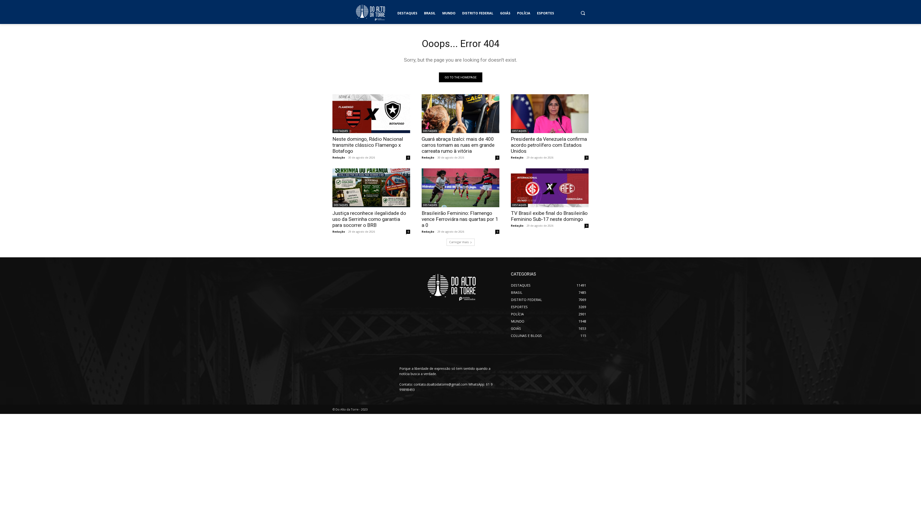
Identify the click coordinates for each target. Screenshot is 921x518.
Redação (338, 157)
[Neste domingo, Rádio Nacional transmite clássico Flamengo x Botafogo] (371, 113)
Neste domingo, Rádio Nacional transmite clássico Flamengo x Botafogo (367, 145)
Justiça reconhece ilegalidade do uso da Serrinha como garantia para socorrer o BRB (369, 219)
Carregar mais (459, 242)
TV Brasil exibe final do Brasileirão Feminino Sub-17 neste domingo (549, 216)
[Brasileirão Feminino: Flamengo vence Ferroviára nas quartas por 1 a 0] (460, 187)
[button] (583, 13)
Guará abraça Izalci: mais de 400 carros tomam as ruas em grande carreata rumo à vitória (458, 145)
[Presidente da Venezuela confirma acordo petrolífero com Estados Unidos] (550, 113)
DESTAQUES (341, 131)
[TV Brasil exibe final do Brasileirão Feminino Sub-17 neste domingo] (550, 187)
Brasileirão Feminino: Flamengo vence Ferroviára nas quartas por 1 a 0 (460, 219)
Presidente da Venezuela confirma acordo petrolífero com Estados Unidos (549, 145)
